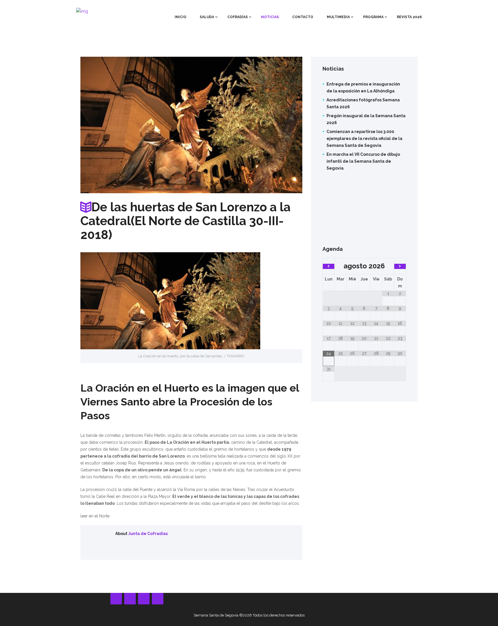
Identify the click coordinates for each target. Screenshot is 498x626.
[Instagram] (144, 598)
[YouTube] (130, 598)
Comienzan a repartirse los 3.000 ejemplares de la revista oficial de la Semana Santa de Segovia (364, 138)
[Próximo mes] (400, 266)
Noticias (270, 17)
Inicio (180, 17)
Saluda (207, 17)
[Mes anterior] (328, 266)
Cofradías (237, 17)
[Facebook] (116, 598)
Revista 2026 (409, 17)
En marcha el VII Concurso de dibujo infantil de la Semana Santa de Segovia (363, 161)
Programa (373, 17)
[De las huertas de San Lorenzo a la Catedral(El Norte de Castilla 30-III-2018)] (191, 125)
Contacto (302, 17)
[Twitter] (157, 598)
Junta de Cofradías (148, 533)
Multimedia (338, 17)
